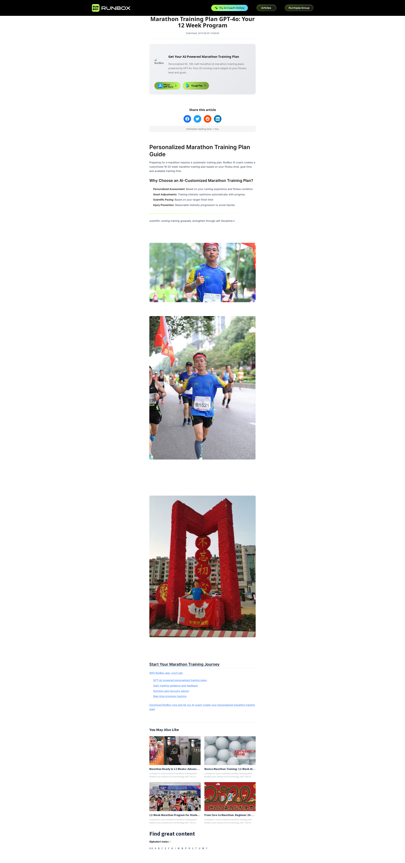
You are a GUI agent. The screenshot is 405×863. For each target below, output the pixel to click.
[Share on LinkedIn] (217, 119)
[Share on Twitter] (197, 119)
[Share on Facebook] (187, 119)
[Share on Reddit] (207, 119)
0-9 (151, 848)
